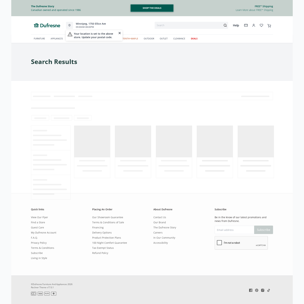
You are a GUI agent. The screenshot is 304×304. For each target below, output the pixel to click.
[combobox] (191, 25)
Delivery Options (102, 232)
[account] (253, 25)
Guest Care (37, 227)
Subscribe (37, 253)
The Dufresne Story (164, 227)
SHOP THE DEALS (152, 7)
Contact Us (159, 217)
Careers (158, 232)
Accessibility (160, 242)
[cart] (269, 25)
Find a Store (38, 222)
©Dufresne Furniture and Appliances (49, 284)
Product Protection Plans (106, 237)
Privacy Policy (39, 242)
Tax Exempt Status (103, 247)
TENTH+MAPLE (130, 38)
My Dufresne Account (43, 232)
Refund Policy (100, 253)
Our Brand (159, 222)
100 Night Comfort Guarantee (109, 242)
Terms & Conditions (42, 247)
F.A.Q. (34, 237)
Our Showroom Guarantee (107, 217)
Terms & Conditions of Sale (108, 222)
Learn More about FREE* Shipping (254, 10)
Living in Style (39, 258)
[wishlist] (261, 25)
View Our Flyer (39, 217)
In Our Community (164, 237)
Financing (98, 227)
